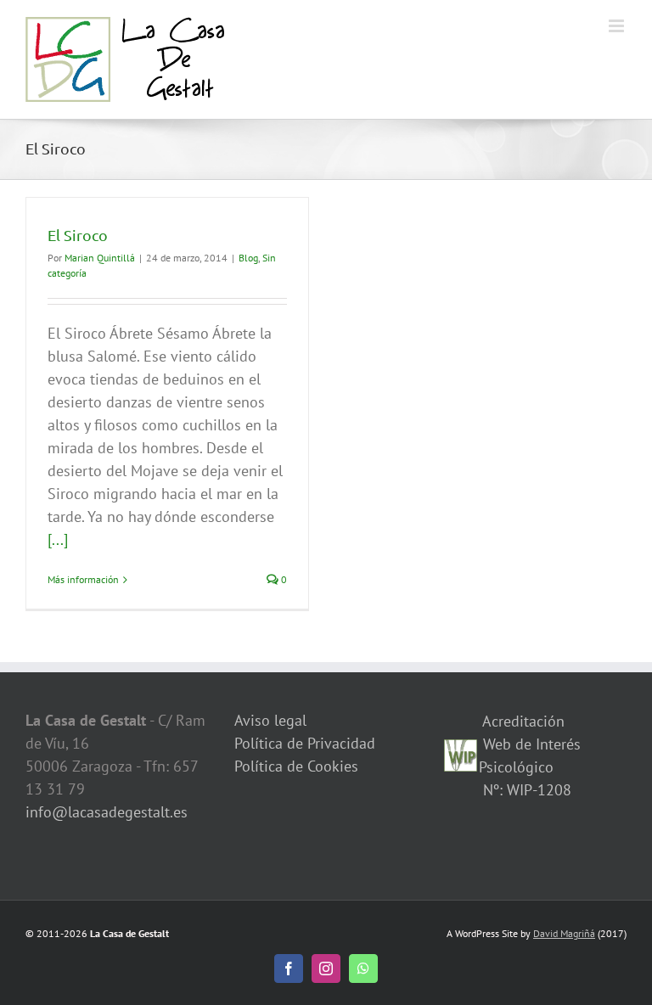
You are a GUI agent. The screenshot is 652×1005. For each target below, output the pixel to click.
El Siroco (78, 235)
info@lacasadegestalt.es (106, 812)
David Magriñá (564, 933)
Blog (248, 257)
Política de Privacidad (304, 743)
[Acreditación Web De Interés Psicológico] (461, 751)
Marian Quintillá (100, 257)
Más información (83, 579)
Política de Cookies (296, 766)
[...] (58, 539)
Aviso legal (270, 720)
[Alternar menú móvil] (618, 26)
